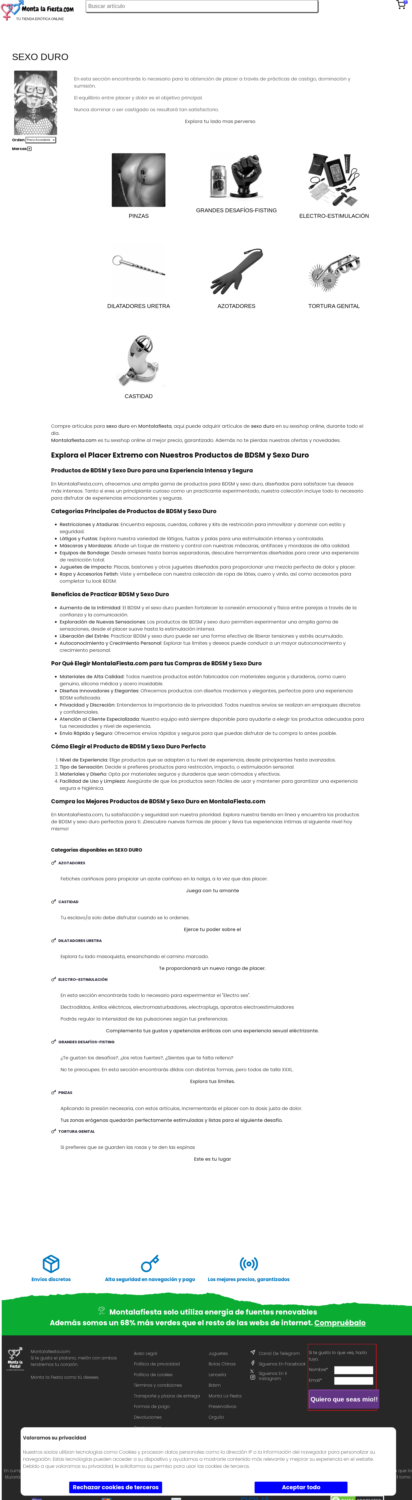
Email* (315, 1380)
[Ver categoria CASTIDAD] (139, 360)
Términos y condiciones (158, 1385)
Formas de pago (152, 1406)
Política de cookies (153, 1375)
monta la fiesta (225, 1396)
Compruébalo (340, 1323)
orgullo (216, 1417)
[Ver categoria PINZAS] (139, 180)
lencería (217, 1375)
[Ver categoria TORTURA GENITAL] (334, 270)
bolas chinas (222, 1364)
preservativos (222, 1406)
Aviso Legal (145, 1353)
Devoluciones (148, 1417)
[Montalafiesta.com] (43, 11)
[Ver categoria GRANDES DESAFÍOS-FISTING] (236, 180)
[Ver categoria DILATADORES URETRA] (139, 270)
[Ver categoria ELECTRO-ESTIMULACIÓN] (334, 180)
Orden (18, 140)
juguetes (218, 1353)
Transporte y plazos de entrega (167, 1396)
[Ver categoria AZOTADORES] (236, 270)
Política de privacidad (157, 1364)
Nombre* (318, 1370)
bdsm (215, 1385)
